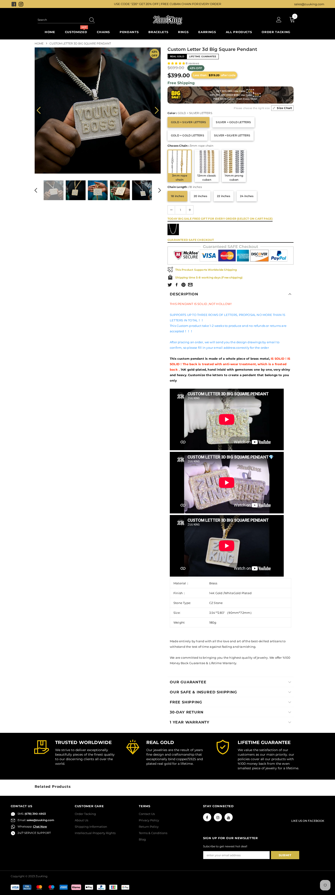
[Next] (157, 110)
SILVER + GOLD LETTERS (233, 122)
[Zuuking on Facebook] (14, 4)
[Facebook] (207, 817)
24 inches (246, 196)
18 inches (177, 196)
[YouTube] (228, 817)
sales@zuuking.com (309, 4)
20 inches (200, 196)
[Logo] (167, 20)
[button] (177, 63)
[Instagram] (218, 817)
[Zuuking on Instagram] (21, 4)
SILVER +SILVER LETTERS (232, 135)
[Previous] (39, 110)
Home (39, 43)
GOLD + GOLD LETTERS (187, 135)
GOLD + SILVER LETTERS (188, 122)
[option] (98, 110)
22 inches (223, 196)
